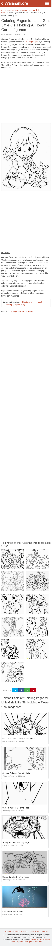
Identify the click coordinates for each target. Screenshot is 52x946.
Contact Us (16, 931)
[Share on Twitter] (15, 690)
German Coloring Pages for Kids (16, 773)
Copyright (24, 931)
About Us (44, 931)
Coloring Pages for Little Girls (21, 311)
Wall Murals (8, 914)
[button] (47, 3)
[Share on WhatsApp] (27, 690)
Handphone (27, 302)
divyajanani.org (14, 3)
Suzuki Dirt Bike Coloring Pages (15, 877)
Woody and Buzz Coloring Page (15, 842)
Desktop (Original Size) (15, 304)
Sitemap (8, 931)
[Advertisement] (26, 97)
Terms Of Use (34, 931)
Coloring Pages (6, 34)
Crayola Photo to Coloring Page (15, 807)
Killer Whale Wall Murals (12, 911)
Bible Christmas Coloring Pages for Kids (19, 738)
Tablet (39, 302)
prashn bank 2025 (36, 941)
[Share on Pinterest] (33, 690)
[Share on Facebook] (21, 690)
